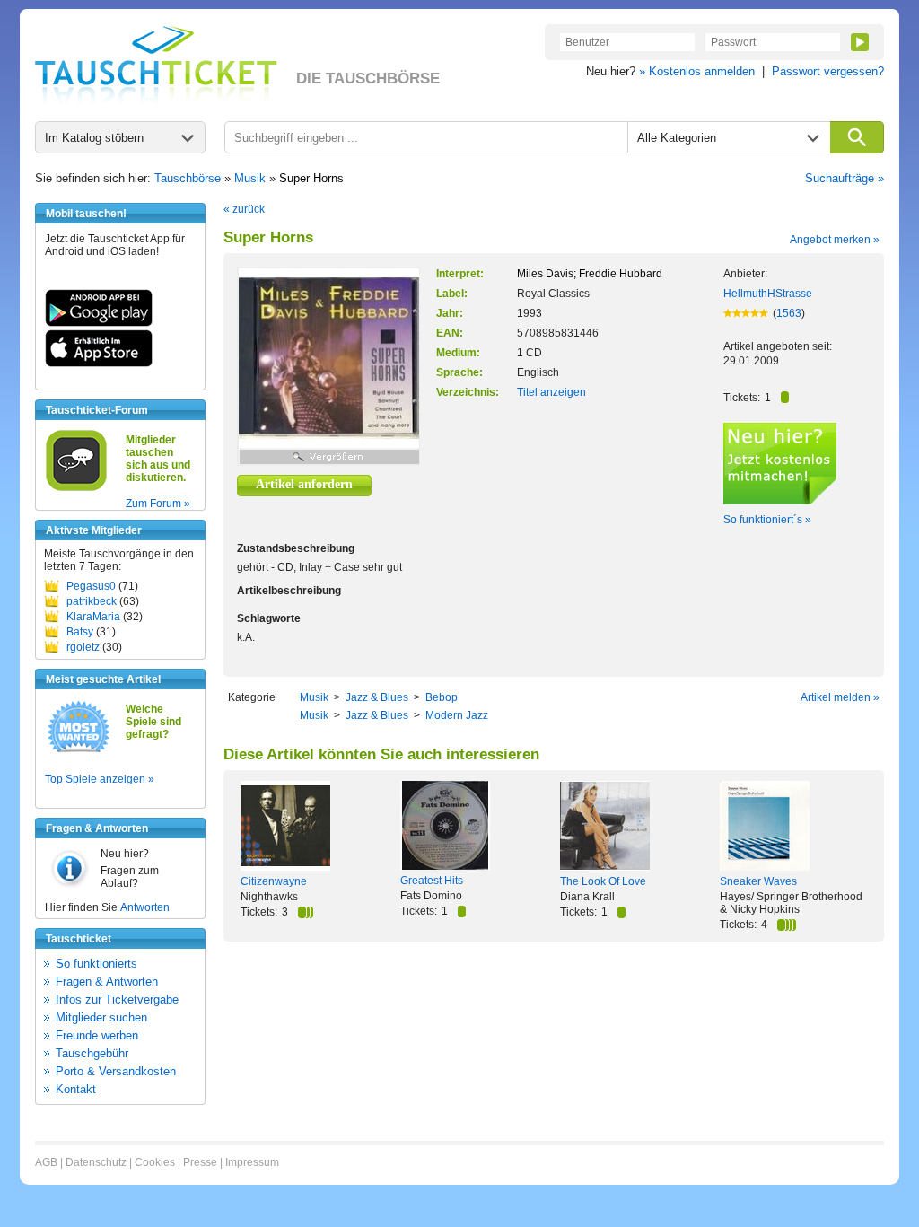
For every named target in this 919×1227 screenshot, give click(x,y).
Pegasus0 (91, 586)
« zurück (244, 209)
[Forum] (76, 488)
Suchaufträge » (844, 178)
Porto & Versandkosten (116, 1071)
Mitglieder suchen (101, 1017)
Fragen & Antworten (107, 981)
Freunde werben (97, 1035)
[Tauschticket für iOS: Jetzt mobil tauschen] (99, 363)
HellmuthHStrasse (767, 293)
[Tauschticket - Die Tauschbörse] (156, 64)
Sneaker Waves (758, 881)
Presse (200, 1162)
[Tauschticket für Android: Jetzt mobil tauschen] (99, 323)
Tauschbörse (187, 178)
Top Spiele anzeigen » (99, 779)
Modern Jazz (456, 715)
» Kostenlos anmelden (697, 71)
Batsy (79, 632)
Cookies (155, 1162)
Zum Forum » (158, 503)
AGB (46, 1162)
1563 (788, 313)
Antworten (145, 907)
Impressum (252, 1162)
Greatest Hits (431, 880)
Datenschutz (96, 1162)
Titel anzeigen (551, 392)
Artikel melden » (840, 697)
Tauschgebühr (92, 1053)
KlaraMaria (93, 616)
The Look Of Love (603, 881)
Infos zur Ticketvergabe (117, 999)
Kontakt (76, 1089)
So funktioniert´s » (767, 519)
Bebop (441, 697)
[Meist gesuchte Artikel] (78, 751)
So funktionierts (96, 963)
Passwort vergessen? (828, 71)
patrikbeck (91, 601)
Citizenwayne (274, 881)
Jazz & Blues (377, 697)
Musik (250, 178)
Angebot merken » (835, 239)
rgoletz (83, 647)
